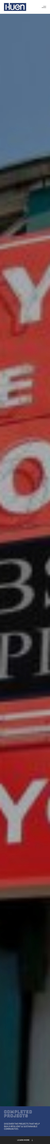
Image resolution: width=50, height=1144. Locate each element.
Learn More (23, 1140)
